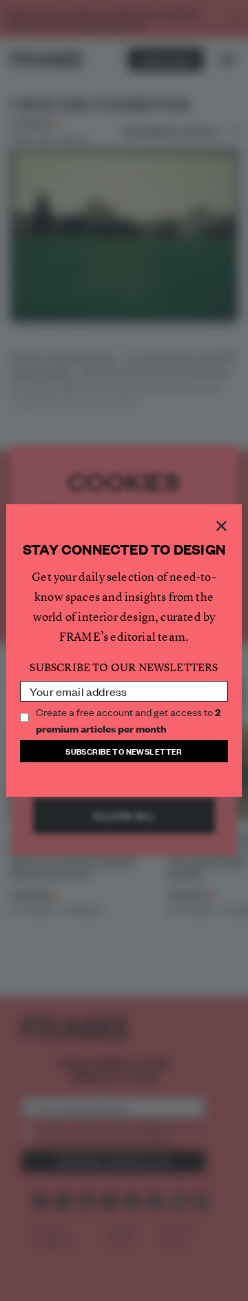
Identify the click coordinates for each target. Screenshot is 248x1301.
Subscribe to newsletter (124, 750)
